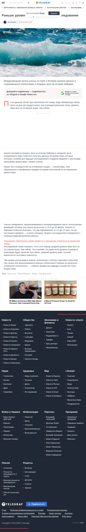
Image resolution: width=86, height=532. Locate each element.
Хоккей (70, 337)
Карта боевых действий (9, 418)
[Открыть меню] (3, 3)
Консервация (30, 472)
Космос (6, 380)
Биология (7, 384)
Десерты (28, 480)
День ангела (72, 435)
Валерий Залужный (54, 435)
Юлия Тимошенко (53, 447)
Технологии (8, 376)
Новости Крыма (10, 359)
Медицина (29, 341)
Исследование (31, 392)
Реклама (41, 513)
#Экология (11, 274)
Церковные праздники (72, 418)
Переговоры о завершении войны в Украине (23, 8)
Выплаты (28, 333)
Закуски (28, 488)
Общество (28, 320)
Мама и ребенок (31, 376)
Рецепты (28, 463)
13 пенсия (7, 468)
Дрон (5, 388)
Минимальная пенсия (9, 487)
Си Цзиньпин (51, 427)
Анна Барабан (12, 22)
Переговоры (8, 427)
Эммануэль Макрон (54, 431)
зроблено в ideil (78, 523)
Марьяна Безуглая (53, 451)
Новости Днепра (10, 333)
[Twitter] (76, 2)
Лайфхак (71, 396)
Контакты (69, 513)
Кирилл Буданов (53, 439)
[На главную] (43, 3)
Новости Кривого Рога (10, 350)
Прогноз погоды (31, 359)
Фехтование (72, 345)
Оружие (6, 431)
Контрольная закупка (56, 8)
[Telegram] (69, 2)
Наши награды (55, 513)
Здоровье (28, 371)
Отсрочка (28, 425)
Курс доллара (51, 344)
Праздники (71, 412)
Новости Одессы (10, 337)
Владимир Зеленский (50, 418)
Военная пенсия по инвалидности (11, 481)
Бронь (27, 421)
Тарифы (49, 340)
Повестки (29, 417)
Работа (28, 329)
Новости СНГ (51, 388)
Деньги (49, 328)
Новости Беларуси (53, 396)
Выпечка (28, 468)
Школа (27, 345)
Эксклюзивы (76, 8)
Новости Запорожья (11, 345)
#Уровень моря (45, 274)
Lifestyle (70, 371)
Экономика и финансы (51, 321)
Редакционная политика (57, 510)
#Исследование (23, 274)
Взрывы (6, 423)
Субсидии (29, 337)
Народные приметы (75, 423)
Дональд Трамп (52, 423)
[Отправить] (28, 3)
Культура (71, 392)
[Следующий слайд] (84, 8)
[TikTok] (83, 3)
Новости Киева (9, 325)
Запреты (70, 431)
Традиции (71, 427)
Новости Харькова (11, 329)
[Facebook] (62, 2)
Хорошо (54, 13)
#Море (34, 274)
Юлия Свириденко (53, 455)
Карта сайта (23, 516)
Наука (5, 371)
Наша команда (8, 516)
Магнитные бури (74, 400)
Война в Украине (11, 412)
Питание (28, 380)
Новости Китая (52, 392)
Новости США (52, 380)
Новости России (52, 384)
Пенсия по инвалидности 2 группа (10, 474)
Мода (69, 384)
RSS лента (66, 516)
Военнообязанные (32, 429)
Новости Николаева (11, 363)
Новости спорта (74, 320)
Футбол (70, 325)
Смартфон (7, 392)
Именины (71, 439)
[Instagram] (79, 2)
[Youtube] (73, 3)
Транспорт (50, 332)
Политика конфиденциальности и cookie (27, 510)
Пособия (28, 355)
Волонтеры (8, 435)
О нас (4, 510)
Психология (30, 388)
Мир (46, 371)
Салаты (28, 484)
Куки (42, 13)
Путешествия (72, 388)
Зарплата (29, 325)
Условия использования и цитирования (18, 513)
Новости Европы (53, 376)
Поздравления (73, 404)
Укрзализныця (52, 348)
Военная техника (10, 439)
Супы (27, 476)
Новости (6, 320)
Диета (27, 384)
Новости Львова (10, 341)
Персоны (49, 412)
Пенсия (6, 463)
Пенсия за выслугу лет (11, 493)
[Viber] (66, 3)
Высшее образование (30, 350)
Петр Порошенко (53, 443)
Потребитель (72, 380)
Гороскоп (71, 376)
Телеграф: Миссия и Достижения (45, 516)
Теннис (70, 333)
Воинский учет (31, 433)
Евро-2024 (71, 341)
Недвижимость (52, 336)
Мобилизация (30, 412)
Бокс (69, 329)
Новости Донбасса (11, 355)
